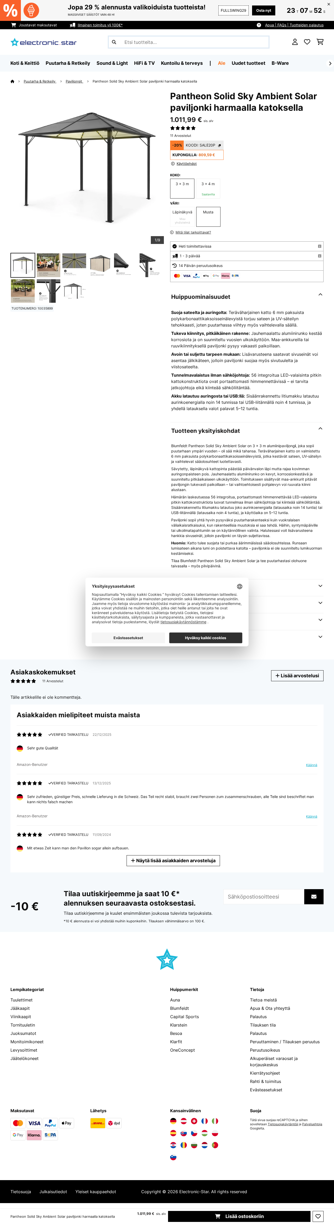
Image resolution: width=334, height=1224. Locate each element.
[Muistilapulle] (318, 1216)
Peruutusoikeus (265, 1050)
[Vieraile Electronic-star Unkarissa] (204, 1133)
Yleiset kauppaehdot (95, 1191)
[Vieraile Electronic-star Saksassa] (173, 1121)
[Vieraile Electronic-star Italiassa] (215, 1121)
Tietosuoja (20, 1191)
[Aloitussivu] (17, 81)
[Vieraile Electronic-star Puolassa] (215, 1133)
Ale (221, 63)
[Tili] (295, 42)
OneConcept (182, 1050)
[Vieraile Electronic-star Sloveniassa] (173, 1157)
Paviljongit (74, 81)
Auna (175, 999)
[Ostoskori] (320, 42)
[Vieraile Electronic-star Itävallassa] (184, 1121)
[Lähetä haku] (114, 42)
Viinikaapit (20, 1016)
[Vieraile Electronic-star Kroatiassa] (173, 1145)
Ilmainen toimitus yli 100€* (100, 25)
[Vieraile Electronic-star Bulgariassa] (194, 1145)
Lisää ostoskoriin (244, 1216)
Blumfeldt (179, 1008)
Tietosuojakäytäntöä (283, 1124)
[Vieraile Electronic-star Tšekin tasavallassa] (194, 1133)
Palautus (258, 1016)
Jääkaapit (20, 1008)
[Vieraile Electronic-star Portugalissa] (215, 1145)
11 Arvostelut (180, 135)
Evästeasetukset (266, 1089)
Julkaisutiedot (53, 1191)
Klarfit (176, 1041)
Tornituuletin (22, 1025)
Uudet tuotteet (248, 63)
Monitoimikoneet (27, 1041)
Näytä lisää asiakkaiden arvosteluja (175, 860)
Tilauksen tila (263, 1025)
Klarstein (178, 1025)
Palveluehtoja (312, 1124)
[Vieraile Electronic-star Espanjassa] (173, 1133)
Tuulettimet (21, 999)
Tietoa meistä (263, 999)
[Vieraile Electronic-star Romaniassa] (184, 1145)
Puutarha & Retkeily (40, 81)
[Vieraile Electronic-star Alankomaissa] (204, 1145)
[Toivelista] (307, 42)
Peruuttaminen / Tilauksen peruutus (285, 1041)
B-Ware (280, 63)
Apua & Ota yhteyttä (270, 1008)
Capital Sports (184, 1016)
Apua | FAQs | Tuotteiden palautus (294, 25)
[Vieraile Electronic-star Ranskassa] (204, 1121)
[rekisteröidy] (330, 63)
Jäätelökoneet (24, 1058)
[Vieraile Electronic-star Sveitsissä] (194, 1121)
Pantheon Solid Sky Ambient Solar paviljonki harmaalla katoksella (145, 81)
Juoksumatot (23, 1033)
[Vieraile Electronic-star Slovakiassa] (184, 1133)
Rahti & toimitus (265, 1081)
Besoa (176, 1033)
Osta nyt (263, 10)
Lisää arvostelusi (299, 675)
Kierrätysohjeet (265, 1073)
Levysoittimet (23, 1050)
